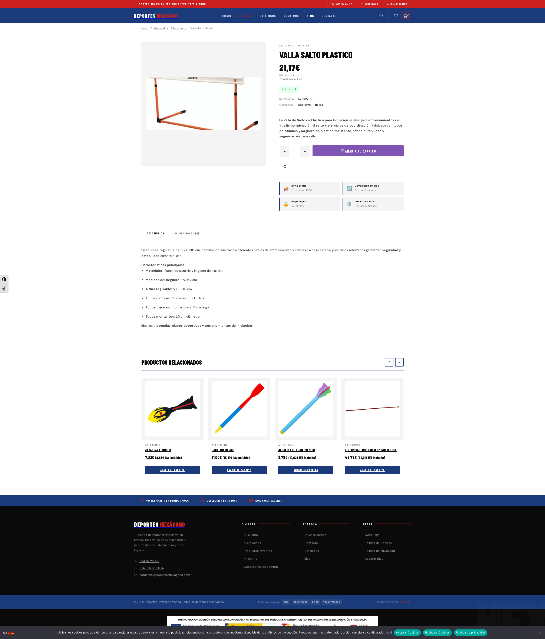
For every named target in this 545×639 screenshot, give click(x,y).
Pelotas (303, 45)
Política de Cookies (378, 543)
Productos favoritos (258, 551)
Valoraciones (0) (187, 233)
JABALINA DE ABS (223, 450)
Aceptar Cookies (407, 632)
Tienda (244, 16)
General (159, 28)
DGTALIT (405, 602)
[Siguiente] (399, 362)
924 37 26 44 (149, 561)
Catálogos (268, 16)
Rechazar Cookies (437, 632)
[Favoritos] (396, 15)
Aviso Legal (372, 535)
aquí (389, 632)
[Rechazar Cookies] (540, 632)
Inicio (226, 16)
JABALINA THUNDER (158, 450)
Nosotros (291, 16)
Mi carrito (250, 559)
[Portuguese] (9, 633)
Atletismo (177, 28)
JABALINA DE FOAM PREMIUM (296, 450)
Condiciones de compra (261, 567)
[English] (5, 633)
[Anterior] (389, 362)
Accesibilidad (374, 559)
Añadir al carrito (172, 470)
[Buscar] (381, 15)
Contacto (329, 16)
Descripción (155, 233)
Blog (310, 16)
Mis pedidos (252, 543)
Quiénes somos (315, 535)
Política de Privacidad (380, 551)
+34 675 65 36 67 (151, 568)
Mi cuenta (251, 535)
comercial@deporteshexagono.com (164, 575)
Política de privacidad (470, 632)
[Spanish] (13, 633)
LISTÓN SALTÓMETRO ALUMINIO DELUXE (371, 450)
